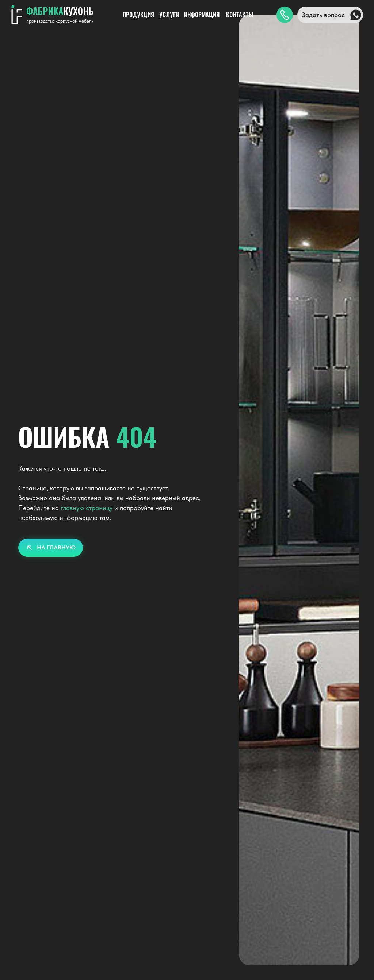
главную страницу (86, 508)
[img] (284, 15)
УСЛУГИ (169, 14)
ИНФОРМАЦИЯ (202, 14)
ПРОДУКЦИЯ (138, 14)
